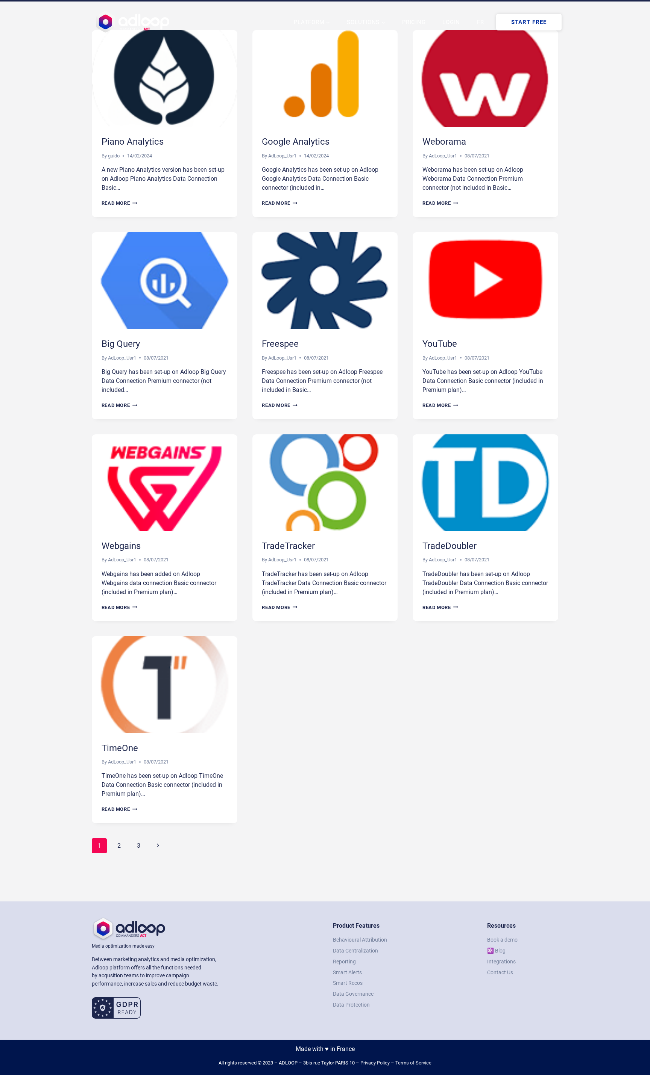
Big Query (121, 344)
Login (451, 22)
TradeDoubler (449, 546)
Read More (119, 203)
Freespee (280, 344)
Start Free (529, 22)
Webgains (121, 546)
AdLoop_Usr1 (282, 156)
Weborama (444, 141)
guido (114, 156)
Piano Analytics (133, 141)
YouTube (439, 344)
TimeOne (120, 748)
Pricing (413, 22)
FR (480, 22)
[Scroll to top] (631, 1044)
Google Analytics (296, 141)
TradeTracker (288, 546)
